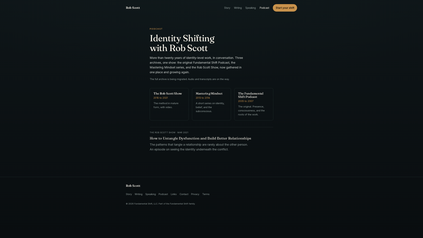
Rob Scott (133, 8)
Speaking (250, 7)
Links (174, 194)
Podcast (264, 7)
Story (227, 7)
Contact (184, 194)
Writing (238, 7)
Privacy (195, 194)
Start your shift (285, 7)
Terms (206, 194)
